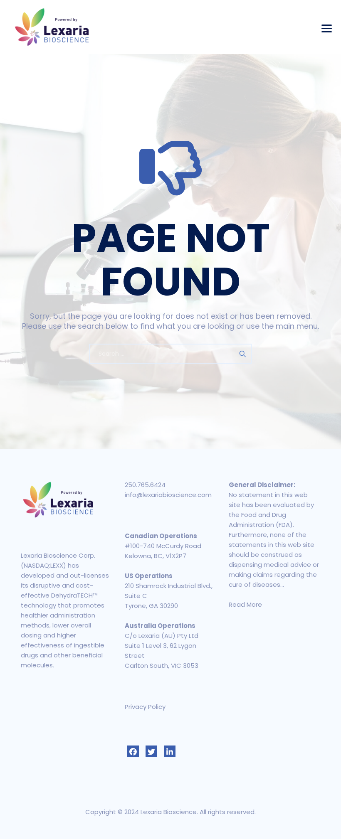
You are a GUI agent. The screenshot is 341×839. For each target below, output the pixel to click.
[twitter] (151, 751)
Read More (245, 604)
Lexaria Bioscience (169, 811)
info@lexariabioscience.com (168, 494)
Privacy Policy (145, 706)
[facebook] (133, 751)
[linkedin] (169, 751)
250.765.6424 (145, 484)
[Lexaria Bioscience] (51, 27)
